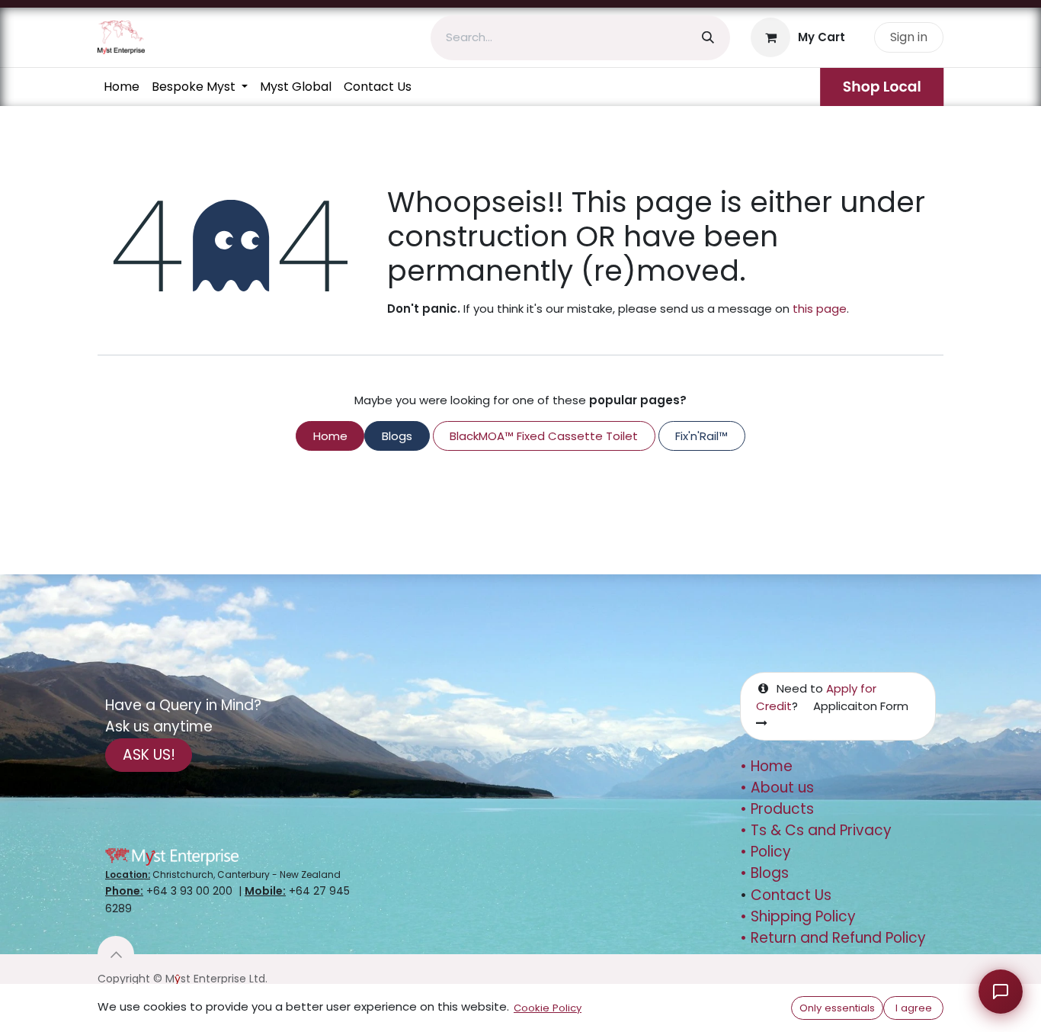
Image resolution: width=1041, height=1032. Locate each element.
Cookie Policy (547, 1008)
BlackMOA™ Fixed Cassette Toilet (544, 436)
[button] (116, 954)
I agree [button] (913, 1008)
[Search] (708, 37)
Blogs (397, 436)
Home (330, 436)
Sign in (908, 37)
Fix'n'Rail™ (701, 436)
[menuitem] (122, 87)
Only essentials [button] (837, 1008)
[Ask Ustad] (1001, 991)
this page (820, 309)
